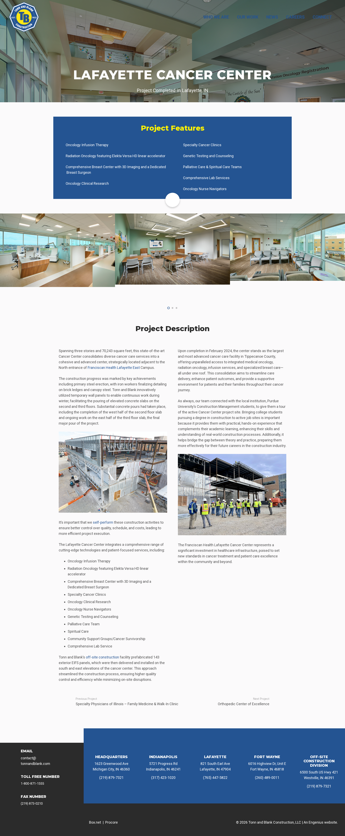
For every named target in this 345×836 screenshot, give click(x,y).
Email (27, 751)
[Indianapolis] (163, 748)
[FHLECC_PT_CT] (287, 252)
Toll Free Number (40, 776)
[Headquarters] (111, 748)
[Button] (172, 200)
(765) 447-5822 (215, 777)
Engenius (316, 822)
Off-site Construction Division (319, 761)
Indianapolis (163, 757)
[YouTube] (47, 818)
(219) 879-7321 (111, 777)
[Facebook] (20, 818)
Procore (111, 822)
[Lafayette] (215, 748)
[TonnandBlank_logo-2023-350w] (24, 17)
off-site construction (102, 657)
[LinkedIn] (60, 818)
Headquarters (111, 757)
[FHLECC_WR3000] (172, 247)
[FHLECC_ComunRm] (57, 249)
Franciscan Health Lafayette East (114, 367)
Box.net (95, 822)
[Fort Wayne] (267, 748)
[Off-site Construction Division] (319, 748)
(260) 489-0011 (267, 777)
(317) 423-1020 (163, 777)
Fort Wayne (267, 757)
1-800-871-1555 (32, 783)
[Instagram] (33, 818)
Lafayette (215, 757)
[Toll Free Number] (16, 779)
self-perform (103, 522)
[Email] (16, 754)
